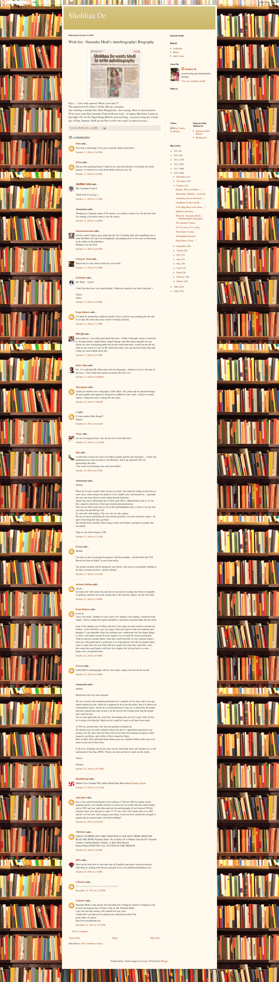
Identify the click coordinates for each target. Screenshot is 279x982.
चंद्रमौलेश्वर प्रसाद (83, 184)
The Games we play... (186, 231)
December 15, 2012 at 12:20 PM (90, 890)
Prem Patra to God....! (186, 240)
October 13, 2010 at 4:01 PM (89, 248)
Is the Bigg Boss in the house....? (191, 207)
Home (115, 937)
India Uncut (178, 56)
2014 (176, 155)
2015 (176, 150)
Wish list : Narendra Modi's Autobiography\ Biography (189, 217)
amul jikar (81, 797)
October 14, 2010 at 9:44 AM (89, 423)
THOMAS (81, 832)
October (180, 185)
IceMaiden (81, 277)
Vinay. (79, 433)
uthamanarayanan (85, 231)
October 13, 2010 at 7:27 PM (89, 323)
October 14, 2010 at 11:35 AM (90, 442)
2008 (176, 291)
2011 (176, 168)
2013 (176, 159)
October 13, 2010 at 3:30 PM (89, 220)
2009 (176, 286)
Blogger (164, 961)
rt (77, 412)
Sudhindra (177, 48)
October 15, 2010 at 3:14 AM (89, 574)
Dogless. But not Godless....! (189, 189)
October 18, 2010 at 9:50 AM (89, 821)
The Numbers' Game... (186, 222)
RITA (78, 860)
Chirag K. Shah (83, 259)
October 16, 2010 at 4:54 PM (89, 655)
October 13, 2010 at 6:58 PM (89, 301)
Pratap (79, 546)
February (180, 276)
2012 (176, 164)
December (181, 176)
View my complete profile (193, 81)
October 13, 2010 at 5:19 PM (89, 267)
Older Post (155, 937)
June (178, 259)
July (178, 254)
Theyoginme (82, 387)
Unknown (80, 882)
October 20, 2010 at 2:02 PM (89, 849)
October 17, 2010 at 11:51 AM (90, 787)
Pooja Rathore (83, 312)
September (181, 246)
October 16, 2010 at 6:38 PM (89, 674)
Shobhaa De (87, 15)
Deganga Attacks (138, 783)
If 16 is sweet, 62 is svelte (188, 227)
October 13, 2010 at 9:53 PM (89, 355)
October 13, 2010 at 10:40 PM (89, 376)
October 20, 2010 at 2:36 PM (89, 871)
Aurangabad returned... (186, 236)
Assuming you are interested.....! (191, 198)
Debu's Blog (81, 365)
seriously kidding (84, 584)
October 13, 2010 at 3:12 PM (89, 198)
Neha (78, 143)
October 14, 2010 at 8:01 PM (89, 470)
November (181, 181)
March (179, 272)
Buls (78, 452)
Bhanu (176, 52)
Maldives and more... (185, 211)
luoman (144, 961)
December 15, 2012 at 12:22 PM (90, 924)
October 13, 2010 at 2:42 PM (89, 152)
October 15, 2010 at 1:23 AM (89, 536)
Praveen (79, 665)
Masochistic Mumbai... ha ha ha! (191, 193)
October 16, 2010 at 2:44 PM (89, 599)
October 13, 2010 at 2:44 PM (89, 173)
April (179, 267)
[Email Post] (104, 127)
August (180, 250)
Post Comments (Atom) (92, 943)
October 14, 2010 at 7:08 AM (89, 401)
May (178, 263)
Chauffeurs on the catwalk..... (189, 202)
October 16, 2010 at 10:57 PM (89, 768)
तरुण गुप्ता (80, 333)
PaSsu (79, 162)
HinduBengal (82, 778)
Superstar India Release (203, 132)
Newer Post (74, 937)
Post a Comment (80, 931)
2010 (176, 172)
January (180, 281)
